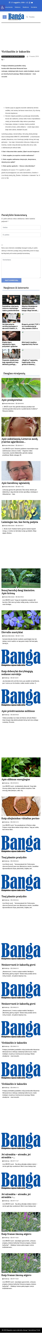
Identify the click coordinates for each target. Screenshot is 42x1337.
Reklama (17, 7)
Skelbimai (26, 7)
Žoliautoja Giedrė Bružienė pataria (13, 56)
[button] (2, 7)
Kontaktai (34, 7)
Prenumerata (8, 7)
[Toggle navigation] (4, 17)
